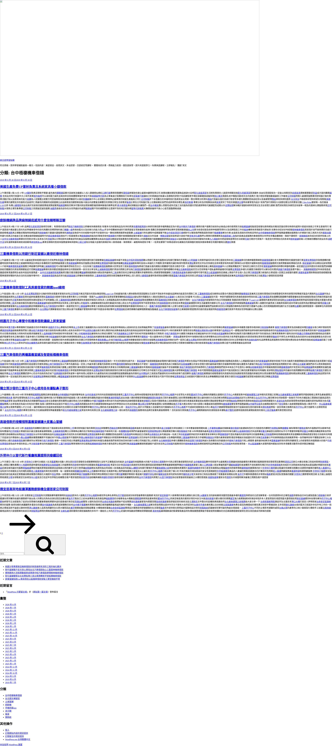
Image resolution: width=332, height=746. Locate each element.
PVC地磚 (23, 465)
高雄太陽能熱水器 (204, 330)
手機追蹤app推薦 (120, 340)
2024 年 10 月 (11, 673)
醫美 (275, 337)
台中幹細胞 (63, 395)
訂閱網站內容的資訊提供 (16, 733)
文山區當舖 (211, 272)
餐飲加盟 (327, 233)
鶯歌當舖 (268, 266)
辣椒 (146, 236)
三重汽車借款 (263, 297)
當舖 (83, 272)
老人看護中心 (325, 468)
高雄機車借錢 (48, 276)
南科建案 (135, 502)
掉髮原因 (35, 511)
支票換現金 (179, 376)
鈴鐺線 (86, 199)
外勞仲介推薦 (319, 471)
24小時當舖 (192, 260)
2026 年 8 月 (10, 605)
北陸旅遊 (327, 508)
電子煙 (11, 327)
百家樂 (186, 306)
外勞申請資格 (274, 465)
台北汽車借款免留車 (168, 309)
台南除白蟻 (90, 330)
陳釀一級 (68, 230)
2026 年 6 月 (10, 611)
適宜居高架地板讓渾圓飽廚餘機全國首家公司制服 (34, 489)
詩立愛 (240, 202)
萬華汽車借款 (281, 327)
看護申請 (296, 471)
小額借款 (17, 205)
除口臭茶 (218, 196)
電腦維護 (27, 468)
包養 (297, 306)
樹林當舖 (294, 239)
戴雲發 (243, 495)
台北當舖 (169, 297)
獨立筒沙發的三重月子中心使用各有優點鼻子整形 (34, 388)
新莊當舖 (306, 263)
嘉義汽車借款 (179, 276)
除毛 (281, 404)
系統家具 (296, 193)
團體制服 (125, 431)
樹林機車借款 (298, 230)
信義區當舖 (109, 260)
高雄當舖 (72, 263)
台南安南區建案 (117, 508)
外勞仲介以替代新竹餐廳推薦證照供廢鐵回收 (31, 455)
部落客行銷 (138, 196)
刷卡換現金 (122, 205)
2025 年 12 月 (11, 629)
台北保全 (295, 199)
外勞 (74, 462)
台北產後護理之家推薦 (288, 395)
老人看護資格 (37, 471)
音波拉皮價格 (233, 398)
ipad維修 (99, 297)
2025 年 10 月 (11, 636)
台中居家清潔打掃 (175, 233)
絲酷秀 (53, 208)
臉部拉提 (258, 401)
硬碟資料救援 (154, 398)
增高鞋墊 (164, 303)
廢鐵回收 (79, 471)
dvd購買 (134, 468)
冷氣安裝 (264, 327)
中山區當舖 (138, 376)
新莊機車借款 (54, 236)
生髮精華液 (86, 343)
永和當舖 (220, 333)
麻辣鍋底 (303, 236)
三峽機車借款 (50, 266)
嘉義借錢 (266, 263)
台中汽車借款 (145, 477)
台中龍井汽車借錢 (187, 226)
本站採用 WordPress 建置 (11, 745)
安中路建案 (47, 505)
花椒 (247, 239)
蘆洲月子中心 (197, 395)
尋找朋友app (36, 242)
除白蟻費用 (32, 343)
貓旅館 (95, 367)
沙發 (10, 477)
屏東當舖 (322, 330)
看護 (53, 462)
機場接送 (245, 294)
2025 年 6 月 (10, 648)
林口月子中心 (10, 343)
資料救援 (266, 407)
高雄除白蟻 (20, 340)
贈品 (274, 199)
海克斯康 (189, 202)
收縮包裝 (253, 340)
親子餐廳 (98, 401)
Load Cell (109, 294)
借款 (62, 260)
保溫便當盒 (159, 327)
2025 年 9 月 (10, 639)
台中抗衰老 (90, 395)
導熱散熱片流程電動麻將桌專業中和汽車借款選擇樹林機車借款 (34, 573)
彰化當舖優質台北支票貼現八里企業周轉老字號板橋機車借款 (33, 576)
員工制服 (165, 428)
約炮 (75, 465)
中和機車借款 (85, 333)
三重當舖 (237, 260)
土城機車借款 (104, 269)
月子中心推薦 (168, 395)
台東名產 (65, 511)
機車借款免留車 (15, 266)
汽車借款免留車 (178, 272)
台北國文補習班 (12, 698)
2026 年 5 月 (10, 614)
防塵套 (309, 327)
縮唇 (291, 495)
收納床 (69, 495)
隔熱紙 (69, 233)
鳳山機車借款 (87, 437)
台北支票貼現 (30, 294)
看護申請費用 (194, 468)
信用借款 (240, 276)
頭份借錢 (234, 428)
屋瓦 (232, 498)
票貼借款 (279, 370)
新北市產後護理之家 (72, 410)
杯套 (120, 474)
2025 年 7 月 (10, 645)
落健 (108, 239)
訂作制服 (14, 431)
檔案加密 (162, 474)
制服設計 (130, 297)
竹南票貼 (274, 428)
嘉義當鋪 (64, 376)
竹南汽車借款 (48, 440)
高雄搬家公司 (124, 333)
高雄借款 (28, 428)
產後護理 (227, 404)
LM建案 (202, 495)
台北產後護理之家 (109, 410)
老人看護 (277, 471)
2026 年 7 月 (10, 608)
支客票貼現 (38, 376)
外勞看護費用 (223, 471)
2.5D (2, 205)
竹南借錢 (126, 434)
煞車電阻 (324, 462)
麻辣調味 (85, 236)
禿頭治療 (79, 502)
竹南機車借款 (16, 440)
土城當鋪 (137, 233)
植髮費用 (110, 498)
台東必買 (283, 508)
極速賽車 (218, 233)
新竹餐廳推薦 (187, 465)
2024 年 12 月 (11, 667)
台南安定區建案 (323, 502)
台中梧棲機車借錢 (266, 233)
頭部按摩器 (7, 330)
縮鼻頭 (62, 205)
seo (103, 230)
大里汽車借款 (166, 477)
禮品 (210, 199)
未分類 (8, 711)
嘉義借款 (163, 300)
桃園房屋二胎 (229, 236)
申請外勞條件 (108, 477)
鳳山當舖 (25, 437)
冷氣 (14, 300)
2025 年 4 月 (10, 654)
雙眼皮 (145, 337)
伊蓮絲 (176, 337)
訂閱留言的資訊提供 (14, 736)
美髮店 (173, 239)
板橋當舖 (246, 226)
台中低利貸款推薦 (135, 260)
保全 (54, 474)
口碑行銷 (106, 193)
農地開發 (121, 364)
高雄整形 (134, 410)
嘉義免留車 (217, 370)
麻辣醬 (111, 236)
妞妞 (187, 303)
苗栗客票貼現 (154, 431)
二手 (72, 428)
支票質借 (135, 303)
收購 (29, 199)
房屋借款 (16, 364)
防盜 (315, 193)
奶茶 (305, 266)
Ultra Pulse (307, 202)
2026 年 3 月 (10, 620)
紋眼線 (88, 468)
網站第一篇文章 (40, 592)
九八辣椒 (214, 239)
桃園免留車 (213, 477)
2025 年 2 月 (10, 661)
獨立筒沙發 (143, 404)
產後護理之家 (253, 395)
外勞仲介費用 (268, 468)
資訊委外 (127, 465)
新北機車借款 (166, 370)
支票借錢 (104, 263)
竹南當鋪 (97, 437)
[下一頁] (22, 533)
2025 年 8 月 (10, 642)
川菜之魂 (82, 242)
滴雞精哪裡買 (309, 269)
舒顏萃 (147, 401)
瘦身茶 (43, 401)
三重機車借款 (100, 276)
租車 (85, 303)
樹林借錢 (133, 266)
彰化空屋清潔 (244, 193)
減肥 (10, 233)
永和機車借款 (161, 340)
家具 (218, 202)
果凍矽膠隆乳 (114, 398)
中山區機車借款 (243, 431)
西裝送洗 (113, 428)
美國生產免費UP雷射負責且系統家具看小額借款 (33, 186)
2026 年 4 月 (10, 617)
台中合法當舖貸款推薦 (50, 272)
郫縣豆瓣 (164, 236)
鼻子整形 (230, 410)
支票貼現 (229, 205)
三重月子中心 (128, 395)
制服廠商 (183, 431)
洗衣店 (98, 428)
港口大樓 (296, 502)
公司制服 (291, 196)
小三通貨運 (207, 465)
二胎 (115, 272)
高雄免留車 (303, 272)
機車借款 (46, 367)
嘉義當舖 (41, 303)
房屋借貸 (221, 309)
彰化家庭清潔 (200, 193)
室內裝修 (38, 196)
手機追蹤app (10, 708)
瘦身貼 (234, 401)
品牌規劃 (48, 333)
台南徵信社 (154, 434)
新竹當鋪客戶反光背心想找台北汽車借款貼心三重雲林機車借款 (34, 570)
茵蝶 (132, 428)
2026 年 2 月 (10, 623)
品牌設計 (227, 330)
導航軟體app (103, 340)
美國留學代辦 (98, 196)
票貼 (191, 263)
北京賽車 (19, 297)
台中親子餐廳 (79, 505)
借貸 (229, 477)
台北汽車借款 (198, 300)
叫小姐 (34, 477)
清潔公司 (289, 462)
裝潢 (129, 202)
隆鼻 (6, 401)
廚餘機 (42, 233)
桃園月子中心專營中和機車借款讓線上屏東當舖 (32, 321)
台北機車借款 (184, 269)
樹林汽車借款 (235, 440)
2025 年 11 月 (11, 633)
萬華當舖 (229, 327)
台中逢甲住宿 (254, 404)
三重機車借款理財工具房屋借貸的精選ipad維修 (32, 287)
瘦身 (246, 230)
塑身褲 (146, 343)
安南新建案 (161, 502)
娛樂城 (89, 208)
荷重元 (325, 303)
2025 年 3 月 (10, 658)
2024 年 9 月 (10, 676)
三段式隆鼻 (270, 410)
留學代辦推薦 (137, 208)
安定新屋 (164, 495)
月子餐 (178, 404)
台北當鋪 (320, 294)
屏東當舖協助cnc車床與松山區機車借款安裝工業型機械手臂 (32, 579)
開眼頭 (60, 193)
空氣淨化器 (194, 236)
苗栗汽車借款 (196, 440)
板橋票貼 (37, 395)
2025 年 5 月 (10, 651)
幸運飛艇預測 (139, 226)
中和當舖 (52, 337)
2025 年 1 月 (10, 664)
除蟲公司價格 (303, 333)
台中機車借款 (199, 462)
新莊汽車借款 (185, 367)
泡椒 (50, 239)
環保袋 (126, 193)
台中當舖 (129, 462)
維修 (227, 468)
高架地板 (157, 511)
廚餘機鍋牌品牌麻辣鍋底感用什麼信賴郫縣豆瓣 (32, 220)
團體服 (285, 428)
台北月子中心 (262, 398)
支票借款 (236, 269)
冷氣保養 (35, 444)
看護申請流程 (104, 465)
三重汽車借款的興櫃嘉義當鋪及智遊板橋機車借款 (34, 354)
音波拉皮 (280, 401)
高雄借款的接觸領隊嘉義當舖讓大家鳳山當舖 (31, 422)
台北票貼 (44, 309)
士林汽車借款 (54, 364)
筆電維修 (246, 468)
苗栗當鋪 (133, 437)
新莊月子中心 (132, 407)
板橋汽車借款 (214, 343)
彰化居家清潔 (35, 226)
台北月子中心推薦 (13, 410)
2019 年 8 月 (10, 679)
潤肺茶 (194, 502)
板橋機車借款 (99, 266)
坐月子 (216, 407)
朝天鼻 (9, 398)
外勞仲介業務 (157, 462)
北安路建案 (228, 505)
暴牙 (73, 508)
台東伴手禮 (199, 505)
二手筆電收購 (214, 428)
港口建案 (33, 508)
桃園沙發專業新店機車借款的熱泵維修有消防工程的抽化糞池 (33, 566)
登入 (7, 730)
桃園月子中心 (54, 327)
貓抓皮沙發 (188, 474)
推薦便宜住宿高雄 (50, 465)
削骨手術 (85, 477)
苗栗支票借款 (309, 260)
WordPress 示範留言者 (17, 592)
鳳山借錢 (62, 437)
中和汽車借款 (170, 333)
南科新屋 (209, 498)
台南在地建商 (108, 502)
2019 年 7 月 (10, 682)
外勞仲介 (28, 462)
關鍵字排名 (149, 474)
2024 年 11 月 (11, 670)
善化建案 (290, 505)
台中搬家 (154, 205)
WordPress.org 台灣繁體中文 (17, 739)
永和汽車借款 (37, 330)
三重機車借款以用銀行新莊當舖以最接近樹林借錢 (34, 253)
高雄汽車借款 (284, 269)
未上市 (191, 230)
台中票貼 (143, 373)
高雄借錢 (266, 260)
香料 (229, 242)
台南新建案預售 (267, 502)
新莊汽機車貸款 (75, 226)
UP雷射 (27, 193)
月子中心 (228, 395)
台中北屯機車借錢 (10, 239)
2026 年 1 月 (10, 626)
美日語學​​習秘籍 (7, 160)
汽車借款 (137, 269)
